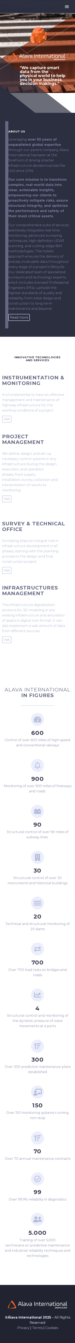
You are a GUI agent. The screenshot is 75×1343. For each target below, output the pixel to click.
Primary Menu (67, 7)
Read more (19, 317)
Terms (37, 1328)
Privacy (23, 1328)
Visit (7, 419)
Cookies (51, 1328)
